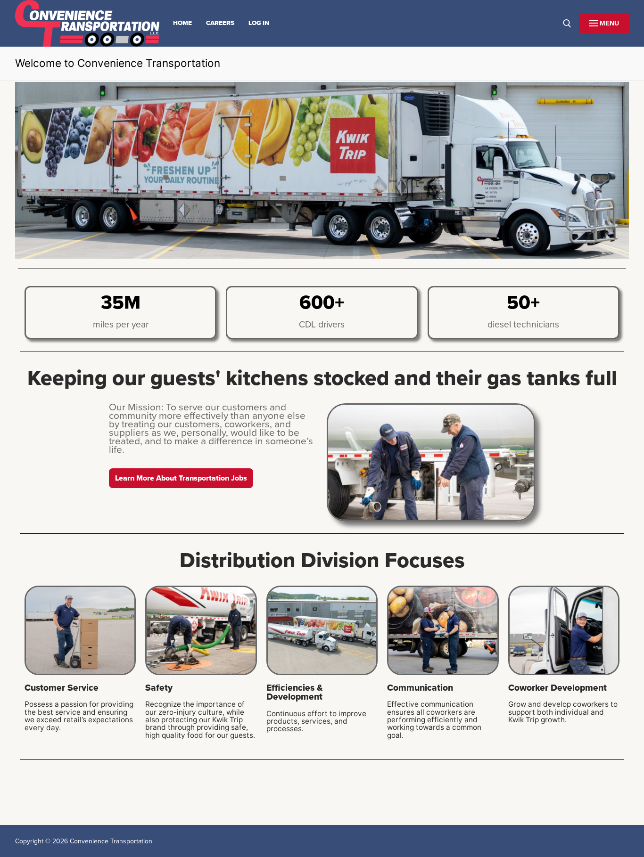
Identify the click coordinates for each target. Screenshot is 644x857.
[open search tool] (567, 23)
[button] (181, 478)
